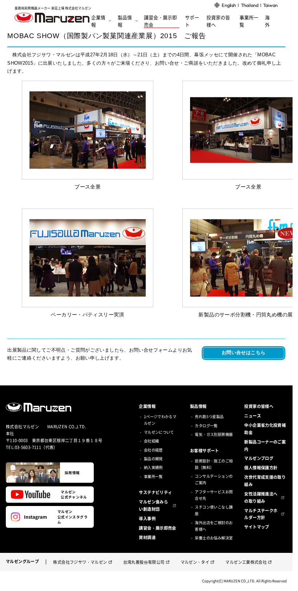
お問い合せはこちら (243, 352)
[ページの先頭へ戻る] (282, 580)
